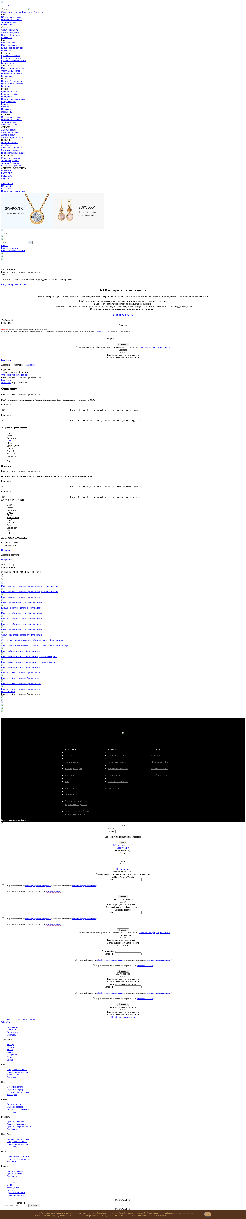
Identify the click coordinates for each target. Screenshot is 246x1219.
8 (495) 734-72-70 (123, 314)
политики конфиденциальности (154, 347)
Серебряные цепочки (11, 147)
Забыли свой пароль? (123, 845)
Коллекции (27, 12)
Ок (208, 1214)
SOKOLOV (6, 176)
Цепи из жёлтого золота (12, 83)
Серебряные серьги (10, 132)
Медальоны (6, 112)
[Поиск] (30, 242)
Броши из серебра (9, 94)
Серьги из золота (9, 30)
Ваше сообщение (110, 951)
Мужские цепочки (10, 150)
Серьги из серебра (10, 32)
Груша (10, 440)
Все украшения (8, 101)
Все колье (6, 50)
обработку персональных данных (38, 886)
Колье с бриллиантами (12, 48)
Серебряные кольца (10, 124)
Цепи (9, 1057)
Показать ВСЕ (8, 691)
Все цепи (5, 86)
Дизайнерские (8, 145)
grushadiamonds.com (54, 891)
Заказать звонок (27, 1019)
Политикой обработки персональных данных (147, 1216)
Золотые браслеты (10, 163)
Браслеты (11, 1052)
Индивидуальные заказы (13, 99)
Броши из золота (9, 91)
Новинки (17, 12)
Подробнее (30, 365)
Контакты (38, 12)
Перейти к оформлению (123, 1017)
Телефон (109, 338)
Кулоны (5, 106)
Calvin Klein (7, 183)
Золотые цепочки (9, 142)
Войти (123, 842)
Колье (10, 1049)
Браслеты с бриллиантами (13, 60)
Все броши (6, 96)
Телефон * (110, 879)
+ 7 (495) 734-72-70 (10, 1019)
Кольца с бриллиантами (12, 68)
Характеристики (20, 375)
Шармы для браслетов (12, 165)
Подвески (6, 109)
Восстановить (123, 869)
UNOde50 (6, 186)
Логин (111, 828)
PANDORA (6, 173)
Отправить (123, 344)
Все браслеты (7, 63)
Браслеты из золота (10, 55)
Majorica (5, 178)
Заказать (123, 897)
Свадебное (12, 1054)
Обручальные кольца (11, 17)
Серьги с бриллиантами (12, 35)
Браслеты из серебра (11, 58)
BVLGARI (6, 188)
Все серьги (6, 37)
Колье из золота (8, 42)
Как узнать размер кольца (13, 284)
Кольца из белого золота (13, 250)
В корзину (6, 360)
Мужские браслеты (10, 158)
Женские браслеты (10, 160)
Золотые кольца (8, 22)
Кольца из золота (9, 248)
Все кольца (6, 24)
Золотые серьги (8, 130)
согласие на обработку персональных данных (87, 1216)
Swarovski (6, 171)
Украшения (6, 12)
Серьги (10, 1047)
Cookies (58, 1213)
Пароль (111, 831)
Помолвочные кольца (11, 19)
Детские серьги (8, 135)
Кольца (4, 245)
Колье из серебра (9, 45)
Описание (6, 375)
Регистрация (123, 848)
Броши (4, 104)
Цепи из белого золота (12, 81)
